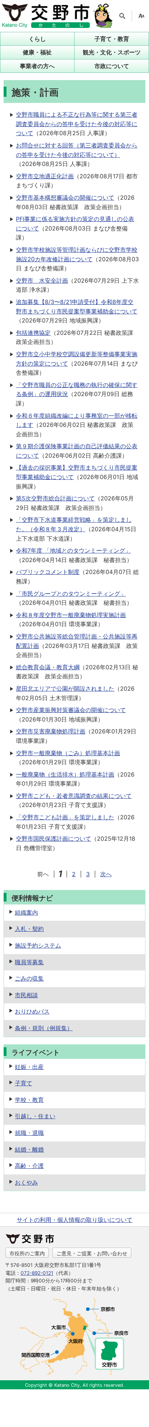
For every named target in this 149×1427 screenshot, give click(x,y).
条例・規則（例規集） (44, 1028)
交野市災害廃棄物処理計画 (50, 731)
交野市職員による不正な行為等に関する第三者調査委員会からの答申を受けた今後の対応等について (76, 124)
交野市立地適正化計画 (45, 176)
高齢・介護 (29, 1165)
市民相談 (26, 995)
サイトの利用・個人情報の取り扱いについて (74, 1219)
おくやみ (26, 1182)
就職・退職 (29, 1132)
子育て (23, 1083)
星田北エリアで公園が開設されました (65, 688)
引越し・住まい (35, 1116)
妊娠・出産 (29, 1066)
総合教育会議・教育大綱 (48, 667)
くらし (37, 38)
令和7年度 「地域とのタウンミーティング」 (73, 550)
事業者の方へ (37, 66)
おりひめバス (32, 1011)
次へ (106, 874)
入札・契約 (29, 928)
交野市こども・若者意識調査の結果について (74, 795)
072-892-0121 (37, 1273)
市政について (111, 66)
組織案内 (26, 912)
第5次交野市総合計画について (55, 498)
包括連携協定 (33, 332)
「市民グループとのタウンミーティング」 (71, 593)
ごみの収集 (29, 978)
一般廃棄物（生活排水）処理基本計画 (65, 774)
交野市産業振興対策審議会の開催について (71, 710)
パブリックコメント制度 (48, 571)
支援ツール (141, 16)
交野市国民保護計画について (53, 838)
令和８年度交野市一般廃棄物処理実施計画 (71, 615)
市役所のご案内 (27, 1253)
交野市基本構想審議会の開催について (65, 197)
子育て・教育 (111, 38)
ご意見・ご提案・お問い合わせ (91, 1253)
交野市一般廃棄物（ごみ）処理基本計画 (68, 753)
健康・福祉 (37, 52)
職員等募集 (29, 962)
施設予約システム (38, 945)
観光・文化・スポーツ (112, 52)
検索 (122, 16)
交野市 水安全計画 (42, 280)
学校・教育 (29, 1099)
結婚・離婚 (29, 1149)
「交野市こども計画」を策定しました (65, 817)
